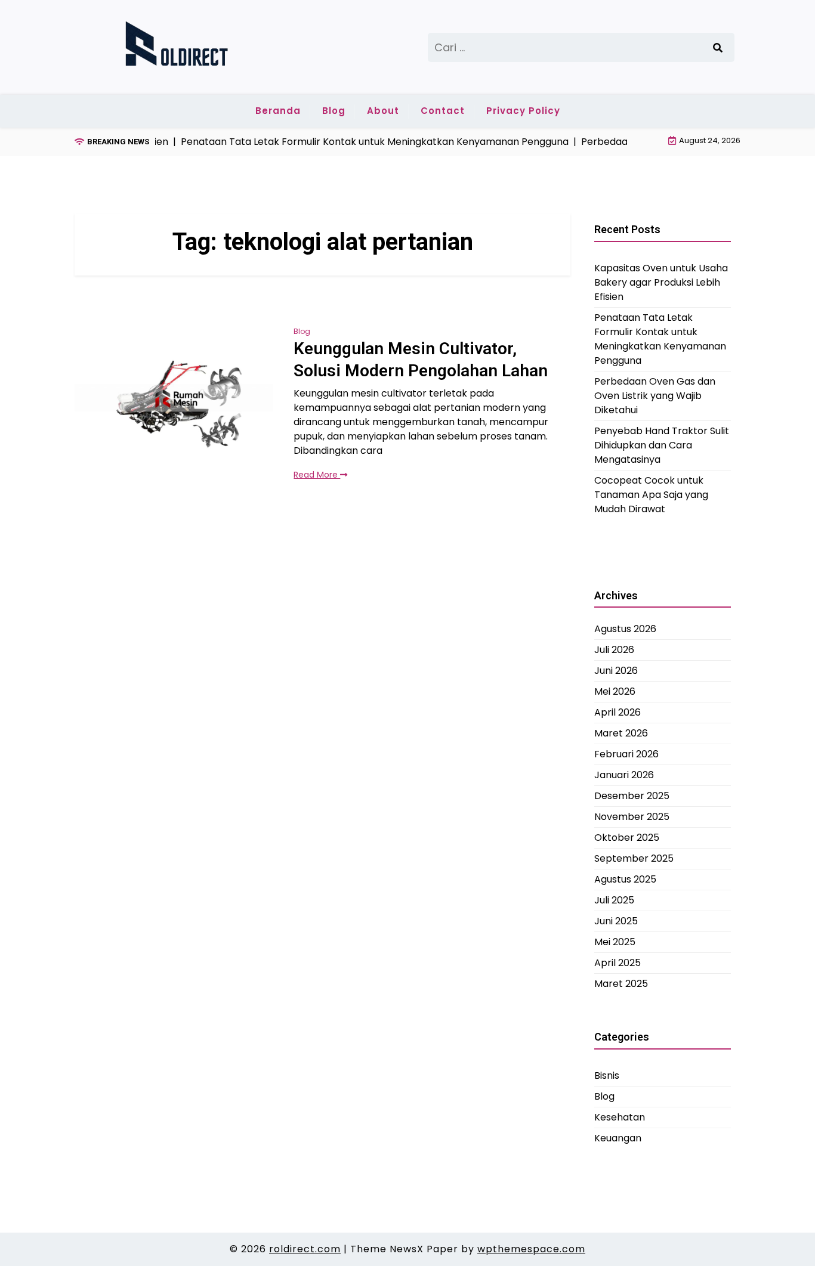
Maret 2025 (621, 983)
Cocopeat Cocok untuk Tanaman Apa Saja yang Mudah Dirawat (651, 494)
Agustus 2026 (625, 629)
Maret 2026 (621, 733)
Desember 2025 (631, 796)
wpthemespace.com (531, 1249)
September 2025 (634, 858)
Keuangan (617, 1137)
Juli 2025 (614, 900)
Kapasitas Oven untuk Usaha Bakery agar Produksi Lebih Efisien (661, 282)
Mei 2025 (614, 942)
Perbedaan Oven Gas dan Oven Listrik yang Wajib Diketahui (654, 395)
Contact (443, 110)
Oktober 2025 (626, 837)
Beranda (278, 110)
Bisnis (606, 1075)
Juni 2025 (616, 921)
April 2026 (617, 712)
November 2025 (631, 817)
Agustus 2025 (625, 879)
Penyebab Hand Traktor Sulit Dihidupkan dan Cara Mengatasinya (661, 444)
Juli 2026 (614, 650)
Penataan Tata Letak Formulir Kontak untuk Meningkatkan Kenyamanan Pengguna (660, 338)
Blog (333, 110)
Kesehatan (619, 1116)
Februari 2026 (626, 754)
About (383, 110)
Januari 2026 (624, 775)
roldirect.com (305, 1249)
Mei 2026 (614, 691)
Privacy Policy (523, 110)
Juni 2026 (616, 670)
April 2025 (617, 963)
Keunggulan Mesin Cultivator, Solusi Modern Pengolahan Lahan (421, 359)
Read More (317, 475)
